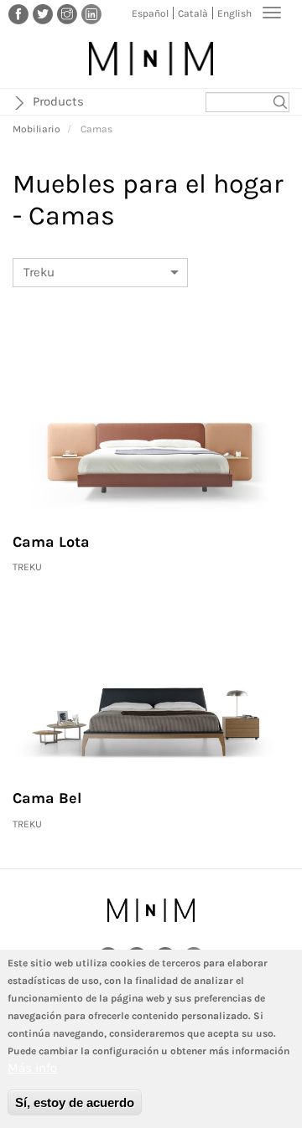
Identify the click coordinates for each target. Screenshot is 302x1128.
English (234, 13)
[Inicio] (151, 58)
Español (150, 13)
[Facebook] (18, 13)
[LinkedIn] (91, 13)
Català (193, 13)
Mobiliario (36, 129)
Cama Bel (47, 798)
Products (58, 101)
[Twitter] (43, 13)
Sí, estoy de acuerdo (74, 1102)
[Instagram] (67, 13)
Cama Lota (51, 542)
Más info (32, 1067)
